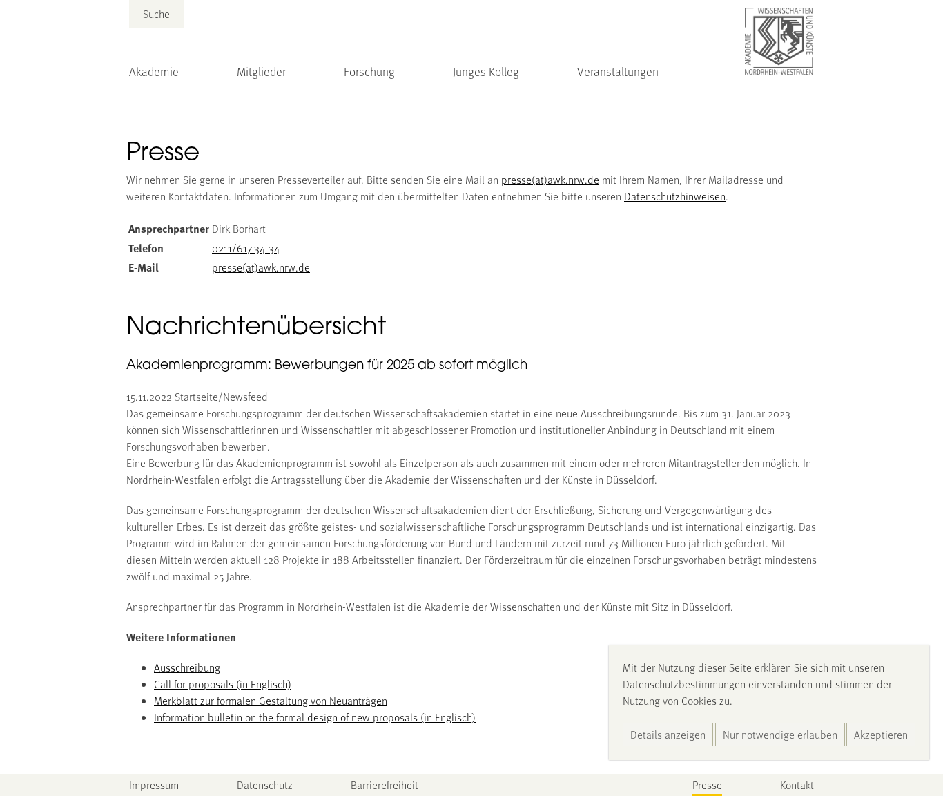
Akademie (154, 71)
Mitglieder (261, 71)
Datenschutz (265, 784)
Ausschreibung (187, 667)
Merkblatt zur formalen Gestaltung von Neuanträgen (270, 700)
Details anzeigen (668, 734)
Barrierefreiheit (384, 784)
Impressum (154, 784)
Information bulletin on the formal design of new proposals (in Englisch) (315, 717)
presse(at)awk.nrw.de (550, 179)
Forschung (369, 71)
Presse (707, 784)
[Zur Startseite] (779, 41)
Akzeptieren (881, 734)
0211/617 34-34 (246, 247)
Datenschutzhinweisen (675, 196)
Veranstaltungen (618, 71)
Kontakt (797, 784)
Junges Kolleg (486, 71)
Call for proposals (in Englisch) (222, 683)
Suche (156, 13)
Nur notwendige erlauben (780, 734)
